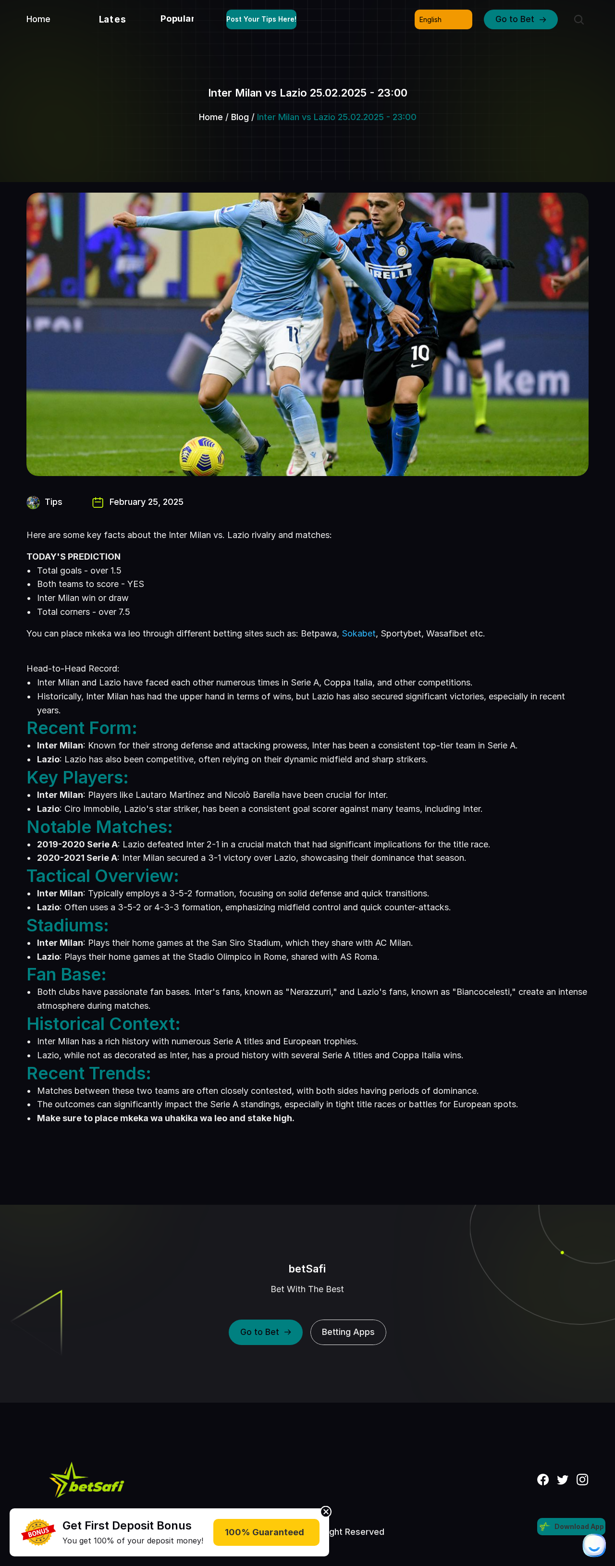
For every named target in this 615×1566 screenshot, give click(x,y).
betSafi (307, 1268)
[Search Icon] (579, 19)
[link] (38, 1532)
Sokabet (359, 633)
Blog (240, 117)
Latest (115, 19)
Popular (177, 18)
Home (211, 117)
